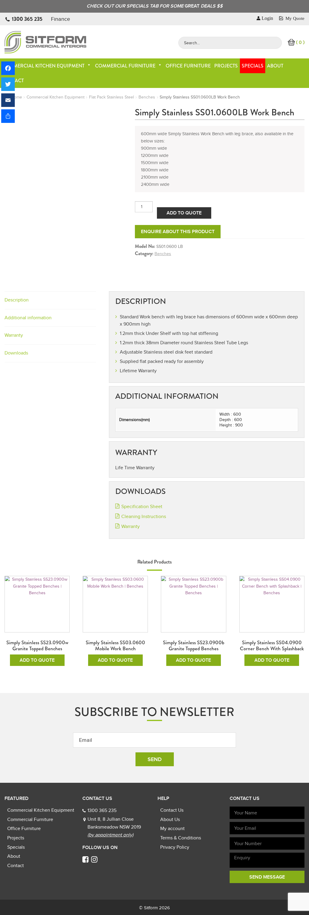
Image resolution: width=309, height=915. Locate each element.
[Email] (8, 100)
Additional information (28, 317)
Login (267, 18)
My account (172, 828)
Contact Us (171, 810)
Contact (15, 865)
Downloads (16, 353)
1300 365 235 (27, 19)
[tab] (50, 300)
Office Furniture (188, 65)
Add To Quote (184, 213)
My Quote (294, 18)
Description (17, 300)
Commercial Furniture (125, 65)
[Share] (8, 116)
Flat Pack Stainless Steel (111, 97)
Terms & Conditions (180, 838)
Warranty (14, 335)
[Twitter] (8, 84)
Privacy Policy (174, 847)
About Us (170, 819)
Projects (226, 65)
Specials (252, 65)
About (275, 65)
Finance (60, 19)
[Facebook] (8, 68)
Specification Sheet (141, 506)
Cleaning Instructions (143, 516)
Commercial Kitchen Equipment (43, 65)
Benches (147, 97)
